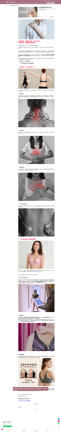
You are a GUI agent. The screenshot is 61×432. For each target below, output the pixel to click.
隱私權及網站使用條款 (20, 388)
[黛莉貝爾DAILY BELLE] (10, 2)
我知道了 (45, 388)
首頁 (6, 5)
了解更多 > (14, 389)
